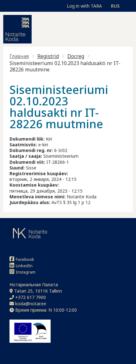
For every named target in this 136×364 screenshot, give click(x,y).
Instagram (25, 272)
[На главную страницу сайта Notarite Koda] (17, 29)
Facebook (25, 259)
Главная (19, 56)
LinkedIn (24, 265)
